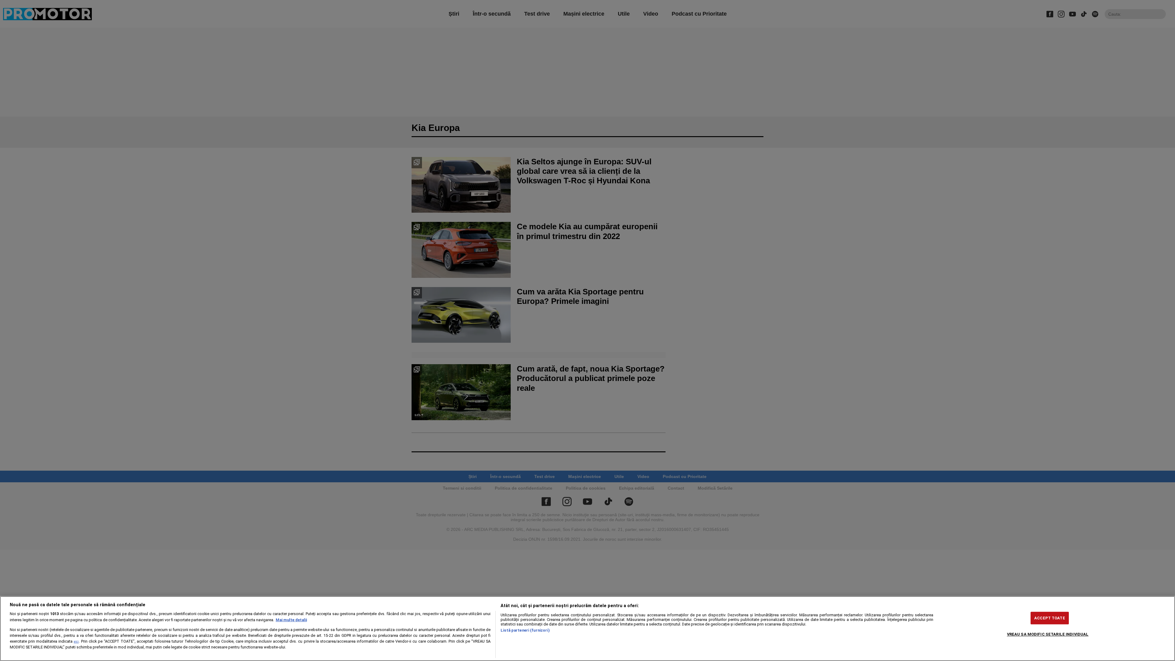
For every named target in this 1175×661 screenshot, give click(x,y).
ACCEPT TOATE (1049, 618)
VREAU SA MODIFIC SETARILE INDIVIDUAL (1048, 634)
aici (76, 642)
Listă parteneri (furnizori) (525, 630)
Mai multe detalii (291, 620)
